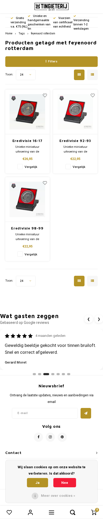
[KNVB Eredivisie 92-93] (75, 112)
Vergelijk (31, 167)
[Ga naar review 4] (52, 374)
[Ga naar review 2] (39, 374)
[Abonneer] (86, 413)
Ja (37, 482)
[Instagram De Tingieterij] (50, 437)
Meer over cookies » (58, 495)
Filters (52, 61)
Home (8, 33)
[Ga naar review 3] (46, 374)
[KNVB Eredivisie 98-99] (27, 199)
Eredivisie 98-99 (27, 228)
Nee (64, 482)
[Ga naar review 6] (63, 374)
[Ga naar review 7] (68, 374)
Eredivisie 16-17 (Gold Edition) (27, 141)
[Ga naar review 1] (34, 374)
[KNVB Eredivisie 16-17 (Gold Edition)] (27, 112)
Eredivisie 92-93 (75, 141)
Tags (21, 33)
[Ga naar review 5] (58, 374)
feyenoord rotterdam (43, 33)
